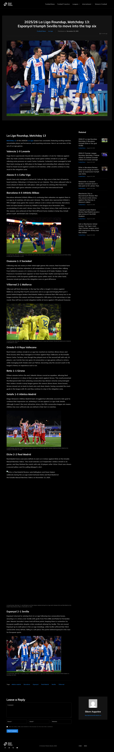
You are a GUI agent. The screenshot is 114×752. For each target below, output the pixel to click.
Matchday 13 (11, 140)
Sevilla (54, 684)
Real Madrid (45, 684)
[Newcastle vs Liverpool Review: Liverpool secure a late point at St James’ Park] (104, 183)
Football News (41, 31)
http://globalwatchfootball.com (93, 715)
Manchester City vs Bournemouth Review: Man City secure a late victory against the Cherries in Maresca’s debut (88, 197)
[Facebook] (5, 747)
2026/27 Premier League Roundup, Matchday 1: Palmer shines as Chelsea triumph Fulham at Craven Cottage (89, 156)
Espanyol (35, 684)
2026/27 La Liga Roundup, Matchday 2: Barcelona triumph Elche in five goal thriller (88, 142)
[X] (13, 747)
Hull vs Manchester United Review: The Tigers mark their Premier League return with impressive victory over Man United (89, 228)
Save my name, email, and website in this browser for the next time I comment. (31, 726)
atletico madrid (16, 684)
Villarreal (61, 684)
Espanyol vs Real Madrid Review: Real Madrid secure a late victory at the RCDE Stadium (89, 213)
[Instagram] (9, 747)
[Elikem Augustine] (93, 703)
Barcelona (27, 684)
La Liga (50, 31)
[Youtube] (17, 747)
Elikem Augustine (93, 712)
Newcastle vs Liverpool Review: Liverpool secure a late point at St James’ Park (89, 183)
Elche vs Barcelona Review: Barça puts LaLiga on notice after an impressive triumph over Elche (89, 170)
